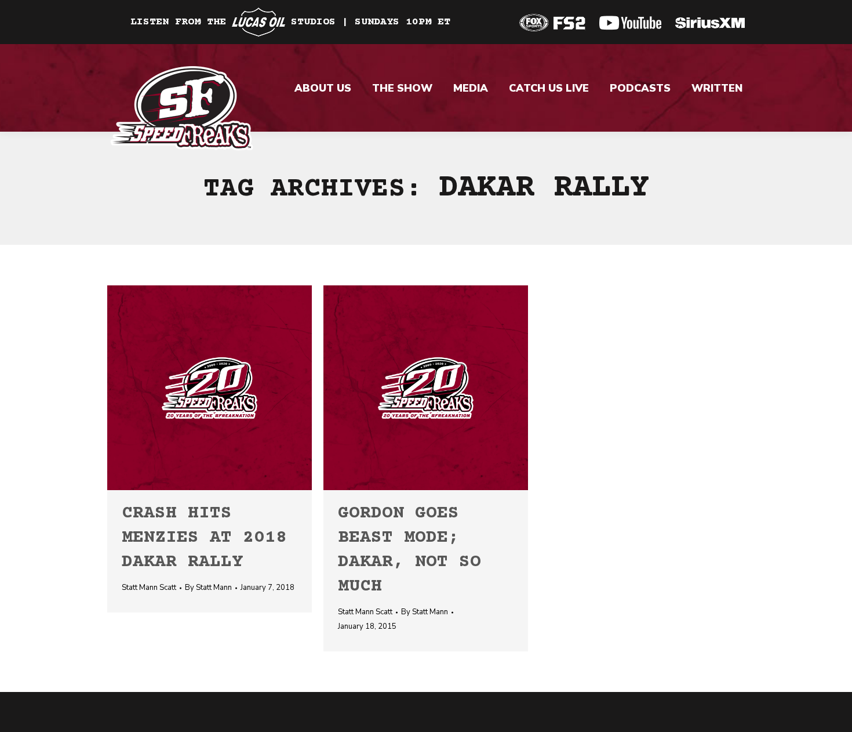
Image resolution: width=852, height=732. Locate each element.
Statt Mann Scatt (149, 587)
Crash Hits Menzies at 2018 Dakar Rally (204, 537)
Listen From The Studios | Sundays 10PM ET (290, 22)
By (208, 587)
